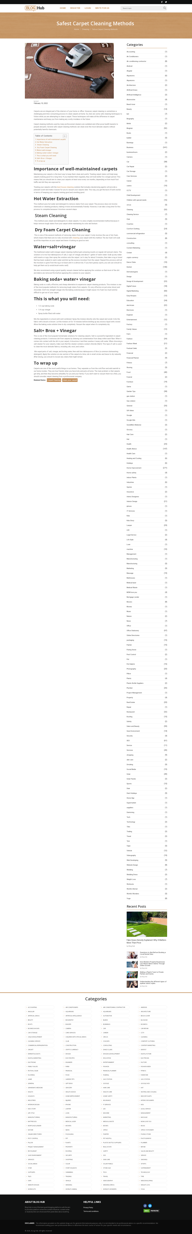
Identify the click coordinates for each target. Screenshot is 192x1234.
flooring (129, 367)
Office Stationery (133, 631)
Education (130, 300)
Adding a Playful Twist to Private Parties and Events (152, 973)
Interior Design (132, 501)
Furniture (130, 382)
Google (129, 415)
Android (129, 66)
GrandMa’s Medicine (134, 425)
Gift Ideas (130, 411)
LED (128, 530)
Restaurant (131, 712)
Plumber (130, 688)
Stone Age (130, 798)
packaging (130, 640)
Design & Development (135, 281)
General (129, 406)
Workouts (130, 884)
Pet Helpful (131, 664)
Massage (130, 573)
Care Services (132, 176)
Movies (129, 607)
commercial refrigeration (136, 234)
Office (129, 626)
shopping (130, 755)
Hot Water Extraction (44, 142)
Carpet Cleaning (54, 380)
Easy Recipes (131, 296)
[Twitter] (166, 2)
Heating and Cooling (134, 458)
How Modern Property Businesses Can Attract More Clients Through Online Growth (152, 963)
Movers (129, 602)
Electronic (130, 310)
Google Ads (131, 420)
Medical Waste (132, 588)
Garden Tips (131, 391)
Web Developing (132, 860)
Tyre (128, 841)
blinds (129, 123)
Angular (129, 71)
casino (129, 186)
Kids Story (130, 521)
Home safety (131, 473)
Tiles (128, 827)
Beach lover (131, 104)
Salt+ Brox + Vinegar (44, 158)
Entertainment (132, 320)
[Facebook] (162, 2)
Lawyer (129, 525)
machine (130, 549)
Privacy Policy (88, 1207)
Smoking (130, 765)
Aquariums (131, 76)
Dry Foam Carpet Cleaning (47, 148)
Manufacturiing (132, 559)
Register (75, 8)
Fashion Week (132, 344)
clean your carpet (70, 380)
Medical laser (131, 583)
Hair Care (130, 434)
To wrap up (41, 161)
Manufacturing (132, 564)
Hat (128, 439)
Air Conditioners (132, 57)
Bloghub (130, 128)
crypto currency (132, 257)
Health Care (131, 454)
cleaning (75, 238)
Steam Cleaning (43, 145)
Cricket (129, 253)
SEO (128, 741)
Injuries (129, 487)
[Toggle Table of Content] (63, 136)
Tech (128, 817)
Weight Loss (131, 879)
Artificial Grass (132, 90)
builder (129, 138)
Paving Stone (131, 650)
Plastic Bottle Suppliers (135, 683)
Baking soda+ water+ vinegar (48, 153)
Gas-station (131, 401)
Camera (129, 157)
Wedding (130, 870)
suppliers (130, 808)
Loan (128, 544)
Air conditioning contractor (136, 61)
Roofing (129, 717)
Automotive (131, 100)
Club (128, 219)
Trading (129, 831)
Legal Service (131, 535)
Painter (129, 645)
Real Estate (131, 702)
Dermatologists (132, 272)
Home (63, 8)
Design (129, 277)
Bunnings (130, 143)
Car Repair (131, 167)
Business (130, 147)
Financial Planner (133, 358)
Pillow (129, 674)
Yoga (128, 898)
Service (129, 745)
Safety (129, 721)
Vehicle (129, 851)
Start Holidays (132, 793)
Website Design (132, 865)
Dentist (129, 267)
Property (130, 698)
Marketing (130, 568)
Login (88, 8)
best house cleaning (65, 187)
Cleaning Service (133, 214)
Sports (129, 784)
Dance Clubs (131, 262)
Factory (129, 324)
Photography (131, 669)
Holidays (130, 463)
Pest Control (131, 654)
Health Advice (132, 449)
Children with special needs (136, 200)
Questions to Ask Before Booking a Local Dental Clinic (153, 953)
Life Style (130, 540)
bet (128, 114)
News (129, 621)
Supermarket (131, 803)
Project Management (134, 693)
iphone (129, 506)
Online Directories (133, 635)
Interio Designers (133, 497)
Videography (131, 855)
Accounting (131, 52)
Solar (128, 774)
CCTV (129, 190)
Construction (131, 238)
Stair (128, 788)
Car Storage (131, 171)
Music (129, 611)
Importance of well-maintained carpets (51, 139)
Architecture (131, 85)
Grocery (129, 430)
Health (129, 444)
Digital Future (131, 286)
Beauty (129, 109)
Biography (130, 119)
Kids (128, 516)
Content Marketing (133, 248)
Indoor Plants (131, 477)
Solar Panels (131, 779)
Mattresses (131, 578)
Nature (129, 616)
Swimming (130, 812)
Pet (128, 659)
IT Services (131, 511)
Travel (129, 836)
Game (129, 387)
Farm (128, 334)
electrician (130, 305)
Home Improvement (134, 468)
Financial (130, 353)
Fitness (129, 363)
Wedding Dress (132, 875)
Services (130, 750)
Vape (128, 846)
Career (129, 181)
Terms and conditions (91, 1211)
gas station (131, 396)
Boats (129, 133)
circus (129, 205)
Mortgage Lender (133, 597)
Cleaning (130, 210)
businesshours (132, 152)
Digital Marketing (133, 291)
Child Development (133, 195)
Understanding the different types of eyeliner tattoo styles (153, 982)
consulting (130, 243)
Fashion (129, 339)
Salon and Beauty (133, 726)
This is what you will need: (46, 156)
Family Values (132, 329)
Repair (129, 707)
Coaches (130, 224)
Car (128, 162)
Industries (130, 482)
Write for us (102, 8)
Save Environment (133, 731)
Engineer (130, 315)
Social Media (131, 769)
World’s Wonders (133, 894)
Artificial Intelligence (134, 95)
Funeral (129, 377)
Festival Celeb (132, 348)
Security (130, 736)
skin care (130, 760)
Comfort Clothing (133, 229)
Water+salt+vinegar (44, 150)
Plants (129, 678)
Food (128, 372)
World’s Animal (132, 889)
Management (131, 554)
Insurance (130, 492)
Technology (131, 822)
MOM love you (132, 592)
